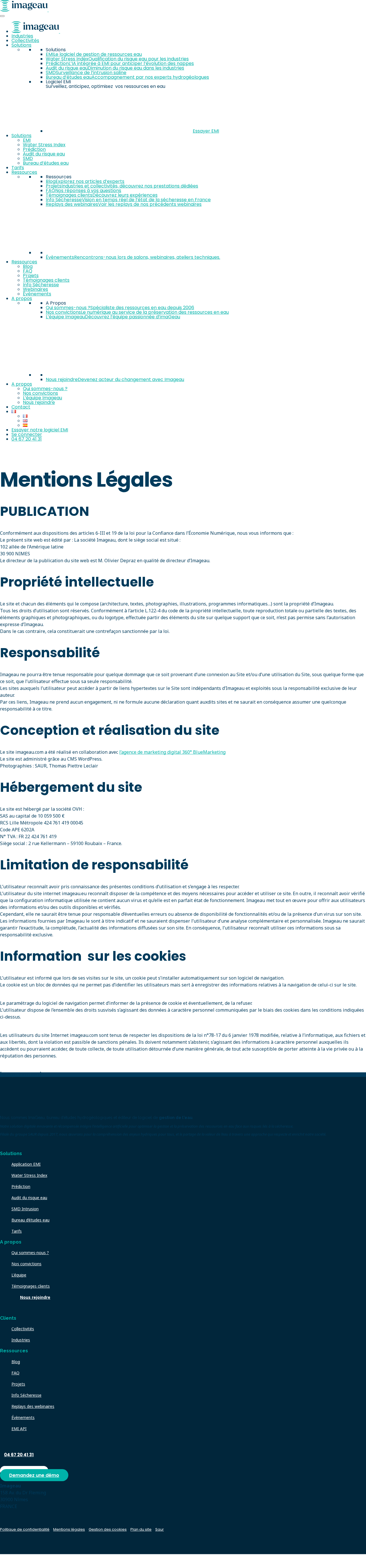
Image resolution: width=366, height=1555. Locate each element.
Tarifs (17, 167)
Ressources (24, 172)
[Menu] (2, 16)
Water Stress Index (44, 144)
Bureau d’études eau (46, 163)
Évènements (37, 294)
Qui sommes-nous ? (45, 388)
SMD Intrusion (25, 1208)
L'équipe (18, 1275)
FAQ (27, 271)
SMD (28, 158)
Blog (28, 266)
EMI (27, 140)
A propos (21, 298)
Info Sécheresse (41, 284)
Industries (22, 36)
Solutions (21, 45)
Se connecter (26, 434)
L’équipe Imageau (42, 397)
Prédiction (34, 149)
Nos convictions (40, 393)
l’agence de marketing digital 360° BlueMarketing (172, 752)
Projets (31, 275)
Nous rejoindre (39, 402)
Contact (20, 407)
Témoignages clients (46, 280)
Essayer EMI (206, 131)
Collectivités (25, 40)
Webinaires (35, 289)
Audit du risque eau (44, 154)
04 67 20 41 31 (26, 439)
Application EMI (26, 1164)
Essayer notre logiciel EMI (39, 430)
